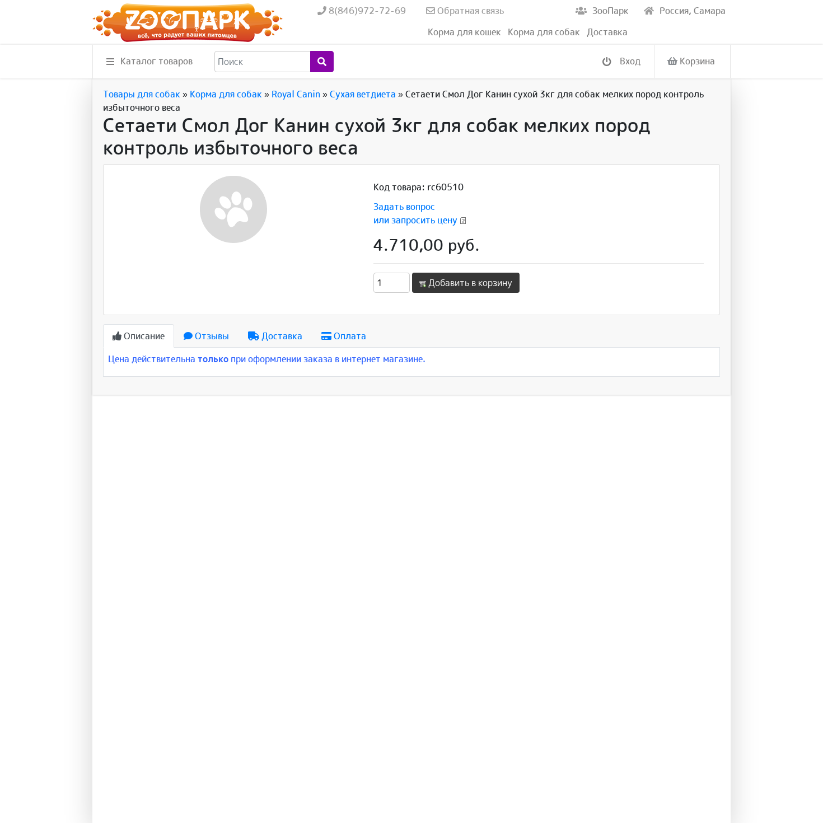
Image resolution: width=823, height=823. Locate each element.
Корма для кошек (464, 32)
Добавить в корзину (469, 283)
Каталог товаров (156, 61)
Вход (629, 61)
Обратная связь (469, 10)
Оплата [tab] (348, 336)
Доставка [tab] (280, 336)
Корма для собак (544, 32)
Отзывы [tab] (211, 336)
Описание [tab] (143, 336)
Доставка (607, 32)
